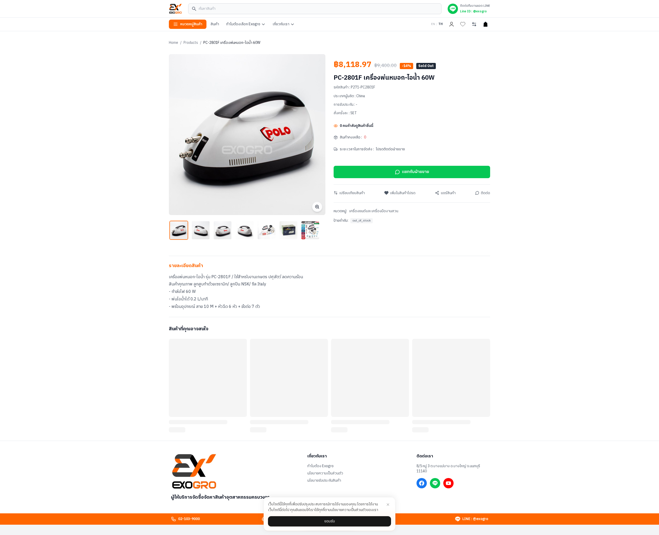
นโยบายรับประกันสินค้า (324, 480)
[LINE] (435, 483)
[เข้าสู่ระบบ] (451, 24)
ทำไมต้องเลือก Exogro (243, 24)
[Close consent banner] (388, 504)
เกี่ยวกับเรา (281, 24)
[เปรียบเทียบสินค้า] (474, 24)
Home (173, 43)
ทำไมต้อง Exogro (320, 466)
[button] (179, 230)
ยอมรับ (329, 521)
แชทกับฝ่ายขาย (415, 171)
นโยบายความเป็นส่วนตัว (325, 473)
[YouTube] (448, 483)
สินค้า (215, 24)
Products (191, 43)
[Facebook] (422, 483)
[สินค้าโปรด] (462, 24)
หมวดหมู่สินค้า (191, 24)
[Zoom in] (317, 207)
